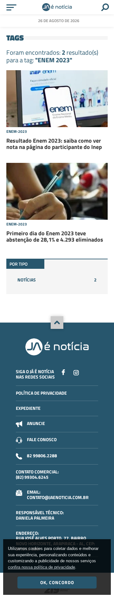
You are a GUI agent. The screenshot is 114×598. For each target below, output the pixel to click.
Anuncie (36, 423)
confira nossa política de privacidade (41, 567)
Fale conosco (42, 439)
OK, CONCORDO (57, 582)
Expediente (28, 408)
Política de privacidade (41, 393)
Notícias (57, 279)
